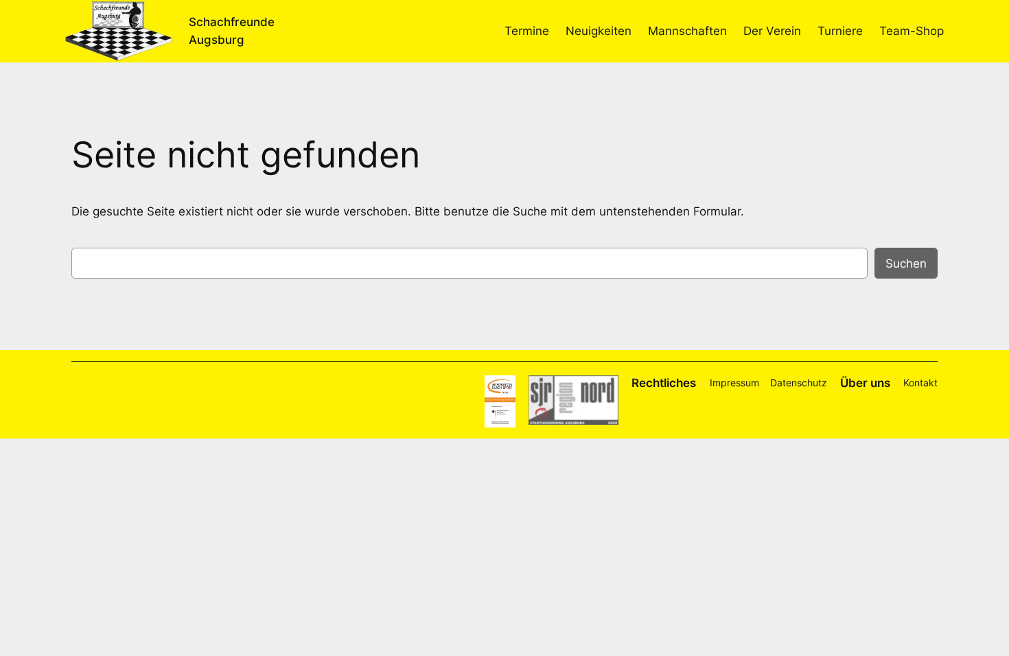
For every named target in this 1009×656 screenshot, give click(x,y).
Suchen (906, 263)
